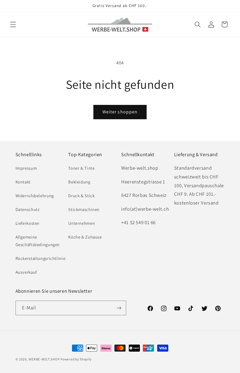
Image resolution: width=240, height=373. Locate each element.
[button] (13, 24)
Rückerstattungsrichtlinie (41, 258)
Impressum (26, 168)
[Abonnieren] (119, 308)
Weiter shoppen (120, 112)
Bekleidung (79, 182)
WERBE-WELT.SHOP (44, 359)
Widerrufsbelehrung (35, 195)
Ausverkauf (26, 272)
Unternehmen (81, 223)
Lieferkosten (28, 223)
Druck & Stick (81, 195)
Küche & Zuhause (85, 237)
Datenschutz (28, 209)
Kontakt (23, 182)
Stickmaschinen (84, 209)
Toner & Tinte (81, 168)
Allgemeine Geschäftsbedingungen (38, 240)
